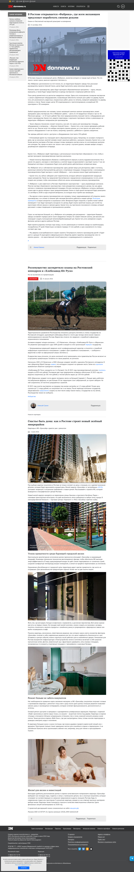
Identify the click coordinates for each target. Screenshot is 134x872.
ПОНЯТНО (24, 868)
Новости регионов (118, 828)
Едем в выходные (37, 828)
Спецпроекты (80, 6)
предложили (44, 391)
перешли (89, 345)
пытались (102, 370)
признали (99, 364)
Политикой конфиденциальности (23, 864)
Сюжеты (63, 6)
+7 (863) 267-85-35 (44, 855)
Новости (56, 6)
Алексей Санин (43, 405)
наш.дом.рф (74, 808)
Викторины (77, 828)
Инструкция (49, 828)
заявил (53, 364)
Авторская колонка (89, 828)
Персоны (58, 828)
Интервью (71, 6)
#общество (32, 396)
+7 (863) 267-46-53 (44, 856)
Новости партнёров (103, 828)
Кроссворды (67, 828)
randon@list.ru (42, 858)
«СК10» (100, 487)
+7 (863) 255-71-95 (14, 855)
